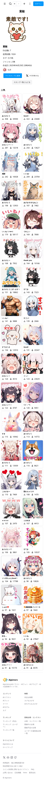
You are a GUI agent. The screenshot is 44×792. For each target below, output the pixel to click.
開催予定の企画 (30, 728)
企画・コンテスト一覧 (32, 721)
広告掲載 (18, 772)
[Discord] (8, 757)
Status (25, 773)
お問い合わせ (8, 772)
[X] (4, 757)
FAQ (32, 769)
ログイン (38, 4)
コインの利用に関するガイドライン (16, 769)
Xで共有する (34, 75)
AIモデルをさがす (31, 704)
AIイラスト (7, 697)
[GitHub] (15, 757)
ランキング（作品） (10, 721)
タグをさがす (29, 700)
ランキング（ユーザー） (10, 725)
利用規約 (6, 763)
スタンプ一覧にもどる (22, 82)
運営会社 (32, 772)
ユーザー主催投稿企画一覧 (32, 732)
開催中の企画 (29, 724)
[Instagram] (11, 757)
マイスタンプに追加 (12, 75)
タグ (4, 710)
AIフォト (6, 700)
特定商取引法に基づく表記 (13, 766)
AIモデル (6, 707)
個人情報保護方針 (17, 763)
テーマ (5, 704)
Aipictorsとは (8, 744)
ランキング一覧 (8, 730)
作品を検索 (28, 697)
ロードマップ (8, 747)
